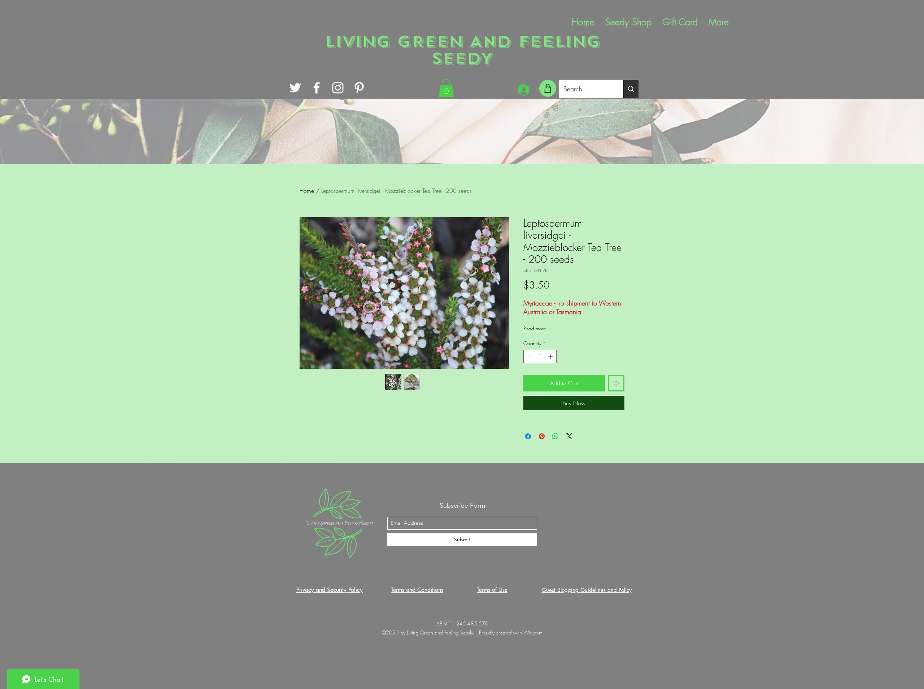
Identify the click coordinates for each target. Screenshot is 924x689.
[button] (446, 88)
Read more (534, 328)
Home (307, 191)
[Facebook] (316, 87)
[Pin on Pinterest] (541, 436)
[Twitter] (295, 87)
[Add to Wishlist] (616, 383)
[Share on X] (569, 436)
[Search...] (630, 89)
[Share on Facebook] (528, 436)
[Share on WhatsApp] (555, 436)
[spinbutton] (539, 356)
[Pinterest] (359, 87)
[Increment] (550, 356)
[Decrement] (528, 356)
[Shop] (547, 88)
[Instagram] (337, 87)
